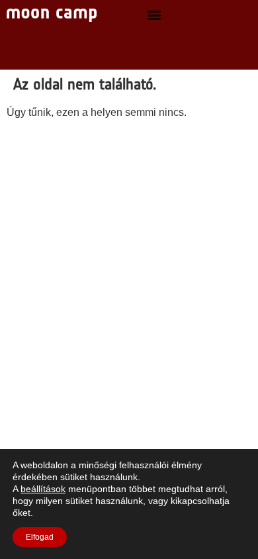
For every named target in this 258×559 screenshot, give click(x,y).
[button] (154, 15)
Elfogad (40, 537)
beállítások (43, 488)
